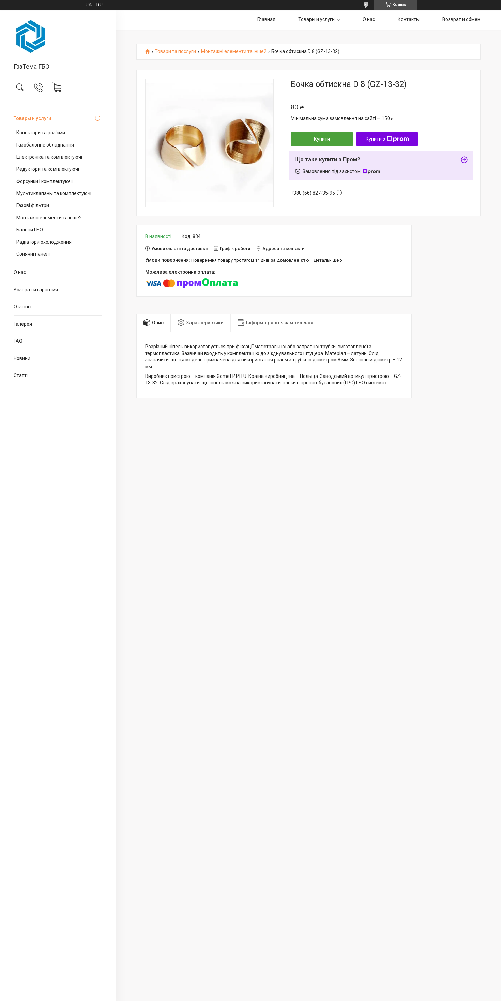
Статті (21, 375)
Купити (322, 139)
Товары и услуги (32, 118)
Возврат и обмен (461, 19)
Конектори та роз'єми (40, 132)
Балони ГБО (29, 229)
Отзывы (22, 306)
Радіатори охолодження (44, 242)
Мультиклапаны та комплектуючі (53, 193)
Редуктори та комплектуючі (47, 169)
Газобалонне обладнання (45, 145)
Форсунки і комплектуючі (44, 181)
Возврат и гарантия (36, 289)
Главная (266, 19)
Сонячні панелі (33, 254)
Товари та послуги (175, 51)
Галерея (23, 324)
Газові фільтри (32, 205)
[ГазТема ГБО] (58, 37)
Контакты (409, 19)
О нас (20, 272)
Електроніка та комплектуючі (49, 157)
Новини (22, 358)
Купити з (375, 139)
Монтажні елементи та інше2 (49, 217)
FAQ (18, 341)
